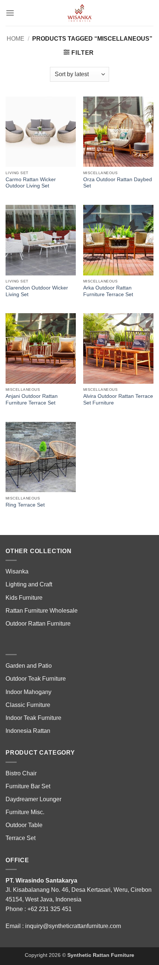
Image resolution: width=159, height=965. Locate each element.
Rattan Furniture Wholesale (42, 610)
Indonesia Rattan (28, 731)
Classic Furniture (28, 705)
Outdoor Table (24, 825)
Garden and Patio (29, 666)
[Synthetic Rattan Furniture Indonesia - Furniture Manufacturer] (79, 13)
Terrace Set (20, 838)
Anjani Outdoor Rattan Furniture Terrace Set (32, 399)
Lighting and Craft (29, 584)
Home (15, 38)
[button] (10, 13)
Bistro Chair (21, 773)
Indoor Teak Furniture (33, 718)
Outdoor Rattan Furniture (38, 623)
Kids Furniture (24, 598)
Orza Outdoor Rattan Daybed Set (117, 183)
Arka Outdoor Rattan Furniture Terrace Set (108, 291)
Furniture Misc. (25, 812)
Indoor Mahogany (28, 692)
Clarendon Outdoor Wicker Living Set (37, 291)
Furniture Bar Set (28, 786)
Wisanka (18, 571)
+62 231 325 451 (49, 909)
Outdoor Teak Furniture (36, 679)
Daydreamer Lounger (33, 799)
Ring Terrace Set (25, 505)
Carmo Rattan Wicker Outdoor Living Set (31, 183)
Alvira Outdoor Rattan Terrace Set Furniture (118, 399)
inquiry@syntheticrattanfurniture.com (73, 926)
